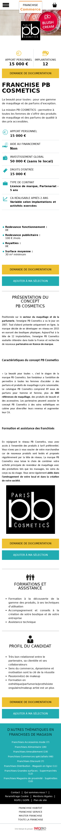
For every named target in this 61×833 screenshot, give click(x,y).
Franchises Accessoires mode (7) (30, 742)
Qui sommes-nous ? (35, 792)
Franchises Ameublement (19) (30, 751)
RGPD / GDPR (21, 800)
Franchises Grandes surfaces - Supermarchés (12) (31, 772)
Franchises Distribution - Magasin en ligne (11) (30, 766)
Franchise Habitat (30, 808)
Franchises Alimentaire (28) (30, 747)
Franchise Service (30, 812)
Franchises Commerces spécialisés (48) (30, 756)
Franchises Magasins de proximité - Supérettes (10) (30, 780)
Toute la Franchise (30, 819)
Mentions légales (42, 796)
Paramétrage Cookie (17, 796)
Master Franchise (30, 815)
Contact (15, 792)
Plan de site (40, 800)
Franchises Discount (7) (30, 761)
